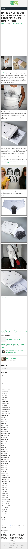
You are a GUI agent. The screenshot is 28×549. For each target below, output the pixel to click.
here (26, 156)
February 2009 (5, 495)
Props (22, 545)
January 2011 (5, 453)
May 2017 (4, 377)
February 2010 (5, 475)
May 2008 (4, 511)
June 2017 (4, 375)
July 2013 (4, 393)
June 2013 (4, 395)
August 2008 (5, 507)
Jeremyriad (16, 544)
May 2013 (4, 397)
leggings (3, 331)
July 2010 (4, 465)
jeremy (2, 23)
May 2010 (4, 469)
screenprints (15, 331)
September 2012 (6, 413)
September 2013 (6, 389)
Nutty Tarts (3, 72)
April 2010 (4, 471)
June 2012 (4, 419)
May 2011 (4, 445)
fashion (17, 23)
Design (14, 23)
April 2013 (4, 399)
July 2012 (4, 417)
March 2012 (5, 425)
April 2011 (4, 447)
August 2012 (5, 415)
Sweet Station (5, 297)
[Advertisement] (14, 40)
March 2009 (5, 493)
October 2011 (5, 435)
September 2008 (6, 505)
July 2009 (4, 485)
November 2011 (6, 433)
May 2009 (4, 489)
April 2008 (4, 513)
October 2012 (5, 411)
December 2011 (6, 431)
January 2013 (5, 405)
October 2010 (5, 459)
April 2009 (4, 491)
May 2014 (4, 387)
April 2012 (4, 423)
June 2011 (4, 443)
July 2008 (4, 509)
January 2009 (5, 497)
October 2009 (5, 479)
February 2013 (5, 403)
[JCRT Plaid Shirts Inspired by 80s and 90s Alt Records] (14, 529)
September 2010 (6, 461)
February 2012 (5, 427)
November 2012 (6, 409)
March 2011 (5, 449)
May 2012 (4, 421)
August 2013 (5, 391)
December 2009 (6, 477)
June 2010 (4, 467)
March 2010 (5, 473)
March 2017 (5, 379)
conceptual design (11, 330)
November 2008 (6, 501)
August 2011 (5, 439)
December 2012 (6, 407)
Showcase (9, 547)
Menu (3, 8)
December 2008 (6, 499)
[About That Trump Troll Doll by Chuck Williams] (23, 529)
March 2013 (5, 401)
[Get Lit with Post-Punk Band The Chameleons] (5, 529)
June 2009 (4, 487)
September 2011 (6, 437)
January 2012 (5, 429)
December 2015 (6, 385)
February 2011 (5, 451)
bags (5, 330)
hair (26, 330)
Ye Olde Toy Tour (18, 547)
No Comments (9, 341)
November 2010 (6, 457)
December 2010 (6, 455)
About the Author (9, 545)
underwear (21, 331)
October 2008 (5, 503)
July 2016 (4, 383)
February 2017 (5, 381)
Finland (22, 330)
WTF (26, 331)
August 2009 (5, 483)
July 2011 (4, 441)
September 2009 (6, 481)
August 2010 (5, 463)
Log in (3, 519)
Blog (17, 545)
